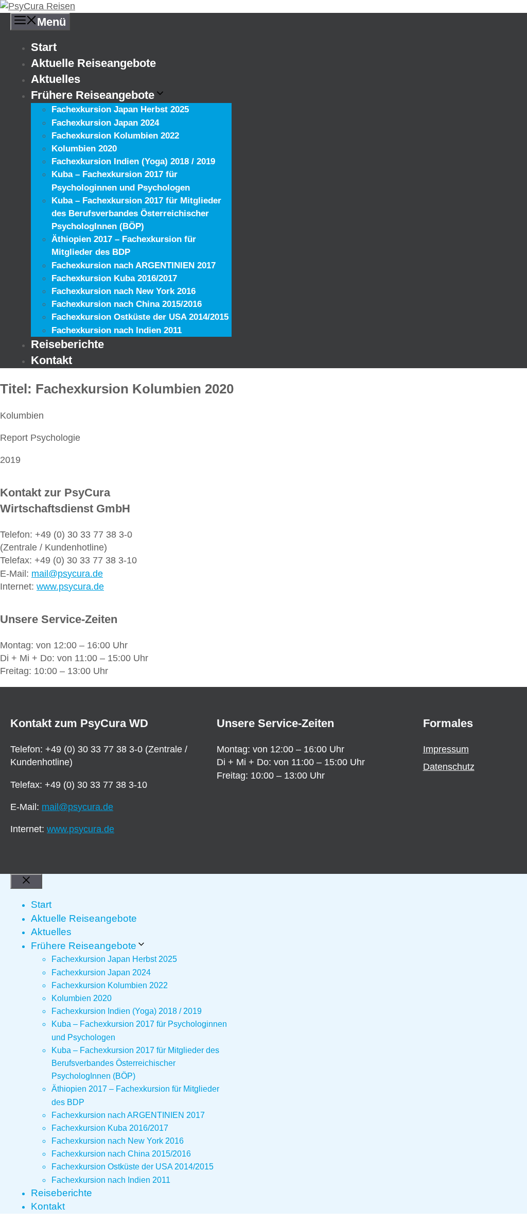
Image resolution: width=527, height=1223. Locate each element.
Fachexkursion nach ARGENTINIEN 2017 (133, 265)
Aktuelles (55, 79)
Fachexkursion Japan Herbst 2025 (120, 109)
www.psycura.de (70, 586)
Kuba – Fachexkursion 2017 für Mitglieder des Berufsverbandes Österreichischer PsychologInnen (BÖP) (136, 213)
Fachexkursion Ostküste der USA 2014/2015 (140, 317)
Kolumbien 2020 (84, 148)
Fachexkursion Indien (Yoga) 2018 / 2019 (133, 161)
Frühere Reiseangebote (92, 95)
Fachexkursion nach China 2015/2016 (126, 304)
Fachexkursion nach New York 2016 (123, 291)
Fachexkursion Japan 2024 (105, 123)
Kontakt (51, 360)
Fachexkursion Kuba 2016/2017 (114, 278)
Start (44, 47)
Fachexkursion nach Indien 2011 (116, 330)
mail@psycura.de (67, 574)
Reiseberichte (67, 344)
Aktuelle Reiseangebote (93, 63)
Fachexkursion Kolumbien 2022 (115, 136)
